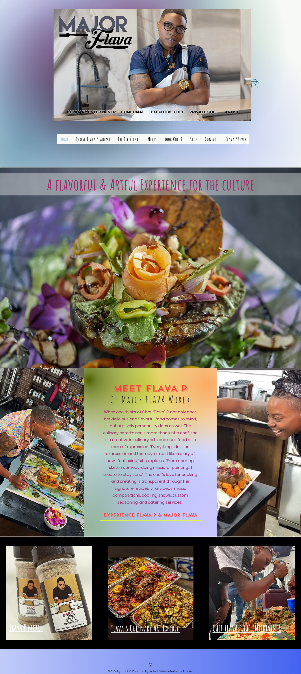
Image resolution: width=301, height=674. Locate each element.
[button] (254, 83)
